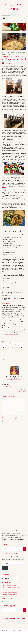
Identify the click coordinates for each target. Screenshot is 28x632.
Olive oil (9, 359)
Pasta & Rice (4, 54)
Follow (4, 568)
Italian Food (17, 52)
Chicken (12, 52)
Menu (7, 18)
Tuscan (18, 359)
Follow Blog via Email (10, 553)
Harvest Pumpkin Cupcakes (10, 594)
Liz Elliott (12, 63)
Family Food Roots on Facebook (13, 618)
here (15, 186)
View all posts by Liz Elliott (14, 379)
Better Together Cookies (9, 586)
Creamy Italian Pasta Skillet (10, 592)
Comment (21, 412)
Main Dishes (22, 52)
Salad (9, 54)
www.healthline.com (9, 334)
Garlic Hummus (7, 590)
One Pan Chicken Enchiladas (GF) (12, 588)
